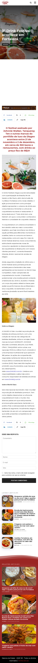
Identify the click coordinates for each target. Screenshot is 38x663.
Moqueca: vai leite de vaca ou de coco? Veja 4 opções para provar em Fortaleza (24, 498)
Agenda (5, 44)
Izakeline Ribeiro (25, 48)
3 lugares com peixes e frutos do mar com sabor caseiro (24, 525)
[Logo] (5, 3)
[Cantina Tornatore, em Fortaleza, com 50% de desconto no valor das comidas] (7, 543)
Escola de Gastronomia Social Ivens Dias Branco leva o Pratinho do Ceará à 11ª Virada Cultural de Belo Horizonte (24, 513)
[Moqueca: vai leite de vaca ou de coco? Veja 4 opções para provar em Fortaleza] (7, 501)
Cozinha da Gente (19, 529)
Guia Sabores (18, 501)
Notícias (13, 44)
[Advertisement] (19, 79)
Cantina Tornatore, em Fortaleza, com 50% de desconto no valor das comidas (23, 540)
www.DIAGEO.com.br (14, 371)
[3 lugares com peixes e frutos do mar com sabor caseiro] (7, 529)
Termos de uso (23, 661)
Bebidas (22, 44)
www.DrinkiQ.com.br (12, 379)
